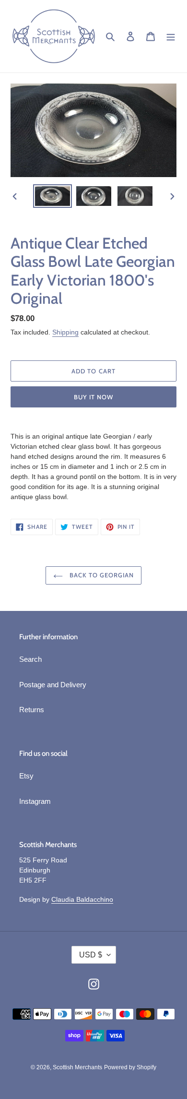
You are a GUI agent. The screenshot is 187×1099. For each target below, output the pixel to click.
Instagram (35, 801)
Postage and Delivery (52, 685)
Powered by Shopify (130, 1067)
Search (30, 659)
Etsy (26, 776)
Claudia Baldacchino (82, 899)
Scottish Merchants (77, 1067)
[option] (52, 196)
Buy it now (93, 397)
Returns (31, 709)
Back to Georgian (101, 575)
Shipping (65, 332)
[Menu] (171, 36)
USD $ (90, 955)
